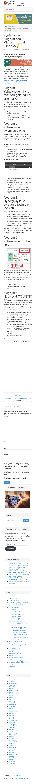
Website (6, 454)
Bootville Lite (7, 778)
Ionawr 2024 (12, 722)
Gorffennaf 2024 (13, 712)
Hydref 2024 (12, 706)
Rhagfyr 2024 (12, 703)
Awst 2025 (11, 688)
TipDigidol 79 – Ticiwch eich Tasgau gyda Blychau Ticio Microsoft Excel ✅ (19, 571)
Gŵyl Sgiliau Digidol (14, 643)
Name (5, 441)
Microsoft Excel (16, 609)
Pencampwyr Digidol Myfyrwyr (17, 661)
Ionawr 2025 (12, 701)
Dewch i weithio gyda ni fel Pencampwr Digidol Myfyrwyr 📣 (18, 399)
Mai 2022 (11, 756)
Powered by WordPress (21, 778)
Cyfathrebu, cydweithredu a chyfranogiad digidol (19, 628)
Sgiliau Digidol (9, 9)
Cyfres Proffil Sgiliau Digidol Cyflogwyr (19, 602)
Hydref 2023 (12, 728)
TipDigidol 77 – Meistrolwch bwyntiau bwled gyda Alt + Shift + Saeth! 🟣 (19, 579)
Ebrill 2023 (12, 738)
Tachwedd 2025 (13, 683)
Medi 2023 (12, 729)
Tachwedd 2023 (13, 726)
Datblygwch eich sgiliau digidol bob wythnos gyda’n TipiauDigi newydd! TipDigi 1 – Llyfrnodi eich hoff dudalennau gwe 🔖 (18, 566)
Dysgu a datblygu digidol (19, 630)
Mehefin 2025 (12, 692)
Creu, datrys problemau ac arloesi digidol (19, 624)
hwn (19, 67)
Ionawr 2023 (12, 744)
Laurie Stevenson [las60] (22, 49)
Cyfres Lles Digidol (14, 600)
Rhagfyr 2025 (12, 681)
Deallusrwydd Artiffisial (15, 620)
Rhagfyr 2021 (12, 763)
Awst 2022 (11, 752)
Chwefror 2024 (13, 720)
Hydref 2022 (12, 749)
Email (5, 448)
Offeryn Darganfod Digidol (16, 657)
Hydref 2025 (12, 685)
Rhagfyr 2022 (12, 745)
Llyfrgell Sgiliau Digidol (15, 654)
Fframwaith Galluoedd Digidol (17, 622)
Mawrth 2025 (12, 697)
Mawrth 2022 (12, 759)
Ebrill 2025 (12, 696)
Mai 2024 (11, 715)
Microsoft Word (16, 618)
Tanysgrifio (10, 549)
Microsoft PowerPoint (18, 614)
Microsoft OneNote (17, 611)
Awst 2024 (11, 710)
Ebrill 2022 (12, 758)
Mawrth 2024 (12, 719)
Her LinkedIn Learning (15, 648)
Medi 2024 (12, 708)
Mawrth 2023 (12, 740)
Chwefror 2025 (13, 699)
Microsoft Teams (16, 616)
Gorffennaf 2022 (13, 754)
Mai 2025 (11, 694)
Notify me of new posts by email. (15, 478)
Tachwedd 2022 (13, 747)
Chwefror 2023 (13, 742)
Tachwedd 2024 (13, 704)
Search (26, 520)
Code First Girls (13, 599)
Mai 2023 (11, 736)
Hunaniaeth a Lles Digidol (19, 632)
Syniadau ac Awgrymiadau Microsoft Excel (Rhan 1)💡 (18, 394)
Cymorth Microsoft (12, 26)
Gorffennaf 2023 (13, 733)
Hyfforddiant (12, 650)
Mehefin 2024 (12, 713)
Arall (10, 597)
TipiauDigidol (12, 666)
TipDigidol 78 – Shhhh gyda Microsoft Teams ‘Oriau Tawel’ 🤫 (19, 575)
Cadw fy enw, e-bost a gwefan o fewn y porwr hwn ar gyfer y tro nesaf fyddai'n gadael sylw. (16, 466)
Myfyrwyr (11, 655)
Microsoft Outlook (17, 613)
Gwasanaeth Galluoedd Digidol (17, 641)
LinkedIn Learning (14, 652)
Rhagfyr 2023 (12, 724)
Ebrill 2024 (12, 717)
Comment (6, 419)
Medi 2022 (12, 751)
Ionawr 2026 (12, 680)
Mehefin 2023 (12, 735)
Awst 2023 (11, 731)
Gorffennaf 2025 (13, 690)
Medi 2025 (12, 687)
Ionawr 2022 (12, 761)
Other (10, 659)
